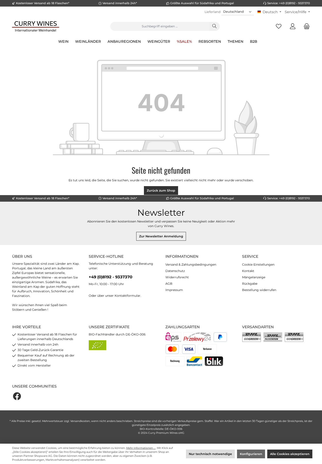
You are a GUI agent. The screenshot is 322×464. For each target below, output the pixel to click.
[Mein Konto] (293, 26)
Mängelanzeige (253, 277)
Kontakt (248, 271)
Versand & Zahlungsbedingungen (190, 264)
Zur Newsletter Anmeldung (161, 236)
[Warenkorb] (305, 26)
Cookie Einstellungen (258, 264)
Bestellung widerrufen (259, 290)
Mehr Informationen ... (141, 448)
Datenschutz (175, 271)
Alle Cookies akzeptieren (290, 454)
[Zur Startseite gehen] (35, 26)
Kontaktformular (127, 296)
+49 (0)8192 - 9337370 (110, 277)
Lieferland (213, 12)
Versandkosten (80, 421)
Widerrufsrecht (177, 277)
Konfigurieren (251, 454)
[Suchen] (214, 26)
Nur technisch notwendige (210, 454)
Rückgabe (249, 284)
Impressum (174, 290)
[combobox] (159, 26)
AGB (168, 284)
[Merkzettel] (279, 26)
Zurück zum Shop (161, 190)
